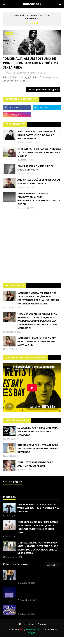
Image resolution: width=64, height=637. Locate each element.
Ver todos (52, 564)
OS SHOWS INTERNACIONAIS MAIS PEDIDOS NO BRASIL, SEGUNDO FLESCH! (37, 575)
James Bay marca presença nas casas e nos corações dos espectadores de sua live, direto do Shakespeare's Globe (38, 298)
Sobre (31, 624)
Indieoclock (32, 4)
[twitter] (47, 107)
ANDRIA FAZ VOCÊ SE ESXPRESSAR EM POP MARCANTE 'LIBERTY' (38, 181)
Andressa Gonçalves (16, 72)
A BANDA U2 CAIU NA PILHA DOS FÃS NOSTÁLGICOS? (38, 608)
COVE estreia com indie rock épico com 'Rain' (35, 167)
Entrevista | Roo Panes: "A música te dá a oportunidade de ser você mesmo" (39, 152)
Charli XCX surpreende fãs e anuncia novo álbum (35, 464)
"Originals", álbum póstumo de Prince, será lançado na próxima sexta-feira (30, 63)
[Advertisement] (32, 246)
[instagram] (17, 114)
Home (22, 624)
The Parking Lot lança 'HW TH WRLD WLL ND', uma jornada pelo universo (38, 508)
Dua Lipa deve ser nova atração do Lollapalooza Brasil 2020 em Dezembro (38, 448)
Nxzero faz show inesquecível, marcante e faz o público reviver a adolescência (38, 593)
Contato (41, 624)
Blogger (32, 632)
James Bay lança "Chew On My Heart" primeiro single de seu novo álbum (36, 341)
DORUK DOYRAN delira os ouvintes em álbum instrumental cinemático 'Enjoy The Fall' (38, 199)
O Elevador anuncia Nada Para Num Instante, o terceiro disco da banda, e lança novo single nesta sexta (37, 548)
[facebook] (17, 107)
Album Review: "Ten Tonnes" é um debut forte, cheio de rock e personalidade (38, 135)
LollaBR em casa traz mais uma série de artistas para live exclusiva (37, 431)
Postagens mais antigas (43, 89)
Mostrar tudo (32, 23)
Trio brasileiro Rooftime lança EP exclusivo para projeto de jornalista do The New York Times (37, 527)
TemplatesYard (33, 629)
